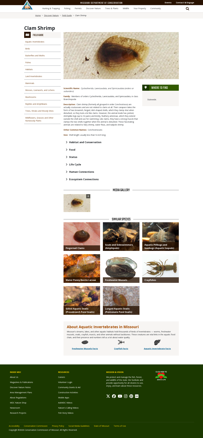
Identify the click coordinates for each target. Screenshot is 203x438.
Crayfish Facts (121, 348)
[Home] (27, 8)
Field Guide (67, 15)
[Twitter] (108, 397)
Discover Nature (93, 8)
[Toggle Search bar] (187, 8)
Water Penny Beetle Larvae (81, 280)
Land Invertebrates (33, 76)
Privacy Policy (58, 426)
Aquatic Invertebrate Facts (157, 348)
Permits (78, 8)
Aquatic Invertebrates (34, 41)
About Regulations (18, 397)
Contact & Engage (185, 2)
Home (38, 15)
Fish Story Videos (65, 413)
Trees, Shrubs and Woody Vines (39, 111)
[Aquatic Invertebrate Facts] (157, 342)
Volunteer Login (65, 382)
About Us (14, 377)
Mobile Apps (63, 397)
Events (168, 2)
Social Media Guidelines (78, 426)
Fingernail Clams (75, 248)
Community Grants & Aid (69, 387)
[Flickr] (137, 397)
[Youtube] (120, 397)
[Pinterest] (131, 397)
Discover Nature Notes (20, 387)
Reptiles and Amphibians (36, 104)
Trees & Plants (111, 8)
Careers (61, 377)
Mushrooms (30, 97)
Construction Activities (68, 392)
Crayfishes (150, 280)
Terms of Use (120, 426)
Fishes (28, 62)
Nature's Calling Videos (68, 407)
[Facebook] (114, 397)
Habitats (29, 69)
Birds (27, 48)
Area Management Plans (21, 392)
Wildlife (126, 8)
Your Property (140, 8)
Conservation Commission (36, 426)
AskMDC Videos (65, 402)
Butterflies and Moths (35, 55)
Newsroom (15, 407)
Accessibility (14, 426)
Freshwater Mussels (116, 280)
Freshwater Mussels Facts (85, 348)
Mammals (29, 83)
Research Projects (18, 413)
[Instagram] (125, 397)
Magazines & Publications (21, 382)
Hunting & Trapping (51, 8)
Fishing (67, 8)
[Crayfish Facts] (121, 342)
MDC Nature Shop (18, 402)
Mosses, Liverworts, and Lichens (40, 90)
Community (155, 8)
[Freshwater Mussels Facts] (84, 342)
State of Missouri (101, 426)
